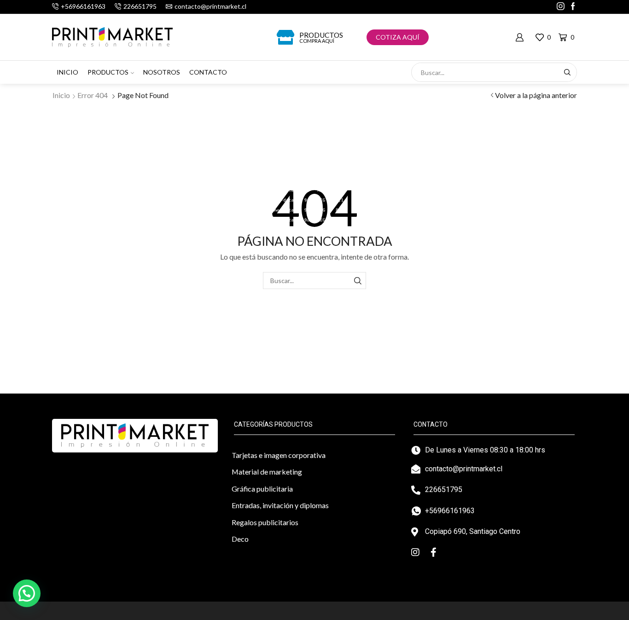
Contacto (208, 72)
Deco (240, 538)
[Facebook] (573, 7)
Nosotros (161, 72)
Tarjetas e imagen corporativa (279, 455)
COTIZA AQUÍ (397, 37)
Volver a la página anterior (536, 95)
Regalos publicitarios (265, 522)
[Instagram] (561, 7)
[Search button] (567, 72)
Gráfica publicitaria (262, 488)
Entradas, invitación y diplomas (280, 505)
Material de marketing (267, 471)
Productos (321, 35)
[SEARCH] (357, 280)
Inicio (67, 72)
